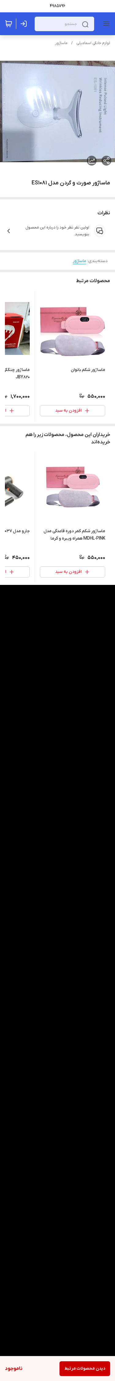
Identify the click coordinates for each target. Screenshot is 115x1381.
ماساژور (61, 43)
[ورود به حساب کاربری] (25, 23)
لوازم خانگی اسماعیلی (93, 43)
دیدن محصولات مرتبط (84, 1368)
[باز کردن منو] (105, 24)
